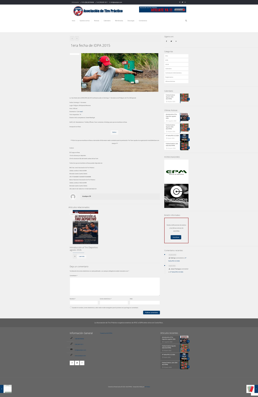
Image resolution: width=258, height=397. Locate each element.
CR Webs (147, 387)
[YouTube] (185, 2)
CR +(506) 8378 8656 (88, 2)
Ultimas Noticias (170, 81)
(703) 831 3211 (79, 344)
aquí (81, 111)
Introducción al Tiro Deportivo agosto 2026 (84, 248)
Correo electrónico (105, 299)
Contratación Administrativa (173, 73)
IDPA (166, 60)
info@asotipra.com (116, 2)
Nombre (72, 299)
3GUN (167, 64)
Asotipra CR (86, 196)
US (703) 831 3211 (102, 2)
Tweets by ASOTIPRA (106, 333)
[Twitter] (182, 2)
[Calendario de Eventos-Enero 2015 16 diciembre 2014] (6, 389)
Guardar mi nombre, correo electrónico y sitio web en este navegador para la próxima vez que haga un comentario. (105, 307)
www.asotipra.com (80, 355)
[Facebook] (180, 2)
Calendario (168, 68)
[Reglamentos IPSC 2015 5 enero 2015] (252, 389)
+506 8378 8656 (79, 338)
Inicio (156, 28)
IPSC (166, 56)
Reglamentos (169, 77)
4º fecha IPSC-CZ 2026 (176, 272)
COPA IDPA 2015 (166, 28)
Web (131, 299)
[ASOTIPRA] (98, 11)
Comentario (73, 275)
